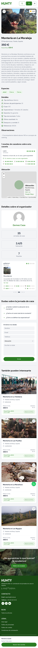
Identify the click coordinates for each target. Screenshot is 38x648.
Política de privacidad (7, 624)
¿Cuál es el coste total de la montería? (18, 313)
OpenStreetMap (32, 197)
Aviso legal (4, 622)
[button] (3, 174)
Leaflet (9, 197)
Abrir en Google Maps (29, 193)
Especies (5, 88)
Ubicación (5, 169)
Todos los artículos (6, 613)
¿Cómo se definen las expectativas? (18, 317)
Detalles (4, 97)
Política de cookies (6, 627)
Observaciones (7, 130)
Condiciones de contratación (9, 630)
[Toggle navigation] (35, 3)
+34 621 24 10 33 (12, 600)
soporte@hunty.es (10, 597)
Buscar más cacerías (19, 644)
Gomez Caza (19, 225)
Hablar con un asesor (19, 566)
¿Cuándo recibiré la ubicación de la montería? (17, 308)
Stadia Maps (16, 197)
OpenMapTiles (23, 197)
